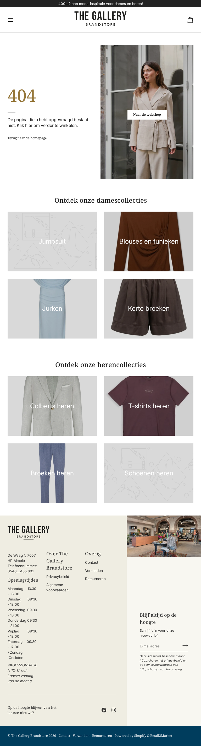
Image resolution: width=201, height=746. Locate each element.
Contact (91, 562)
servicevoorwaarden (158, 665)
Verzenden (94, 570)
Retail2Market (161, 735)
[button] (23, 551)
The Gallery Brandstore (29, 735)
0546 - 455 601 (21, 571)
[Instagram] (113, 710)
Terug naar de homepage (27, 138)
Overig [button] (93, 553)
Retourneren (95, 579)
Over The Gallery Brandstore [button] (59, 560)
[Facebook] (104, 710)
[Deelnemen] (183, 645)
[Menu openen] (15, 19)
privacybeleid (173, 660)
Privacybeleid (57, 577)
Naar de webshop (147, 114)
